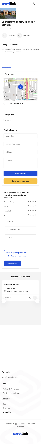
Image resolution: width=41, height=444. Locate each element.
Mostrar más (6, 67)
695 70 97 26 (12, 288)
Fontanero (7, 120)
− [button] (6, 84)
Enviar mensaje (20, 173)
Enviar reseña (7, 40)
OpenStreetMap (25, 99)
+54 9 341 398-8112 (12, 28)
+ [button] (6, 80)
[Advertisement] (20, 346)
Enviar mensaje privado (20, 181)
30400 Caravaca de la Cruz (17, 291)
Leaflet (17, 99)
